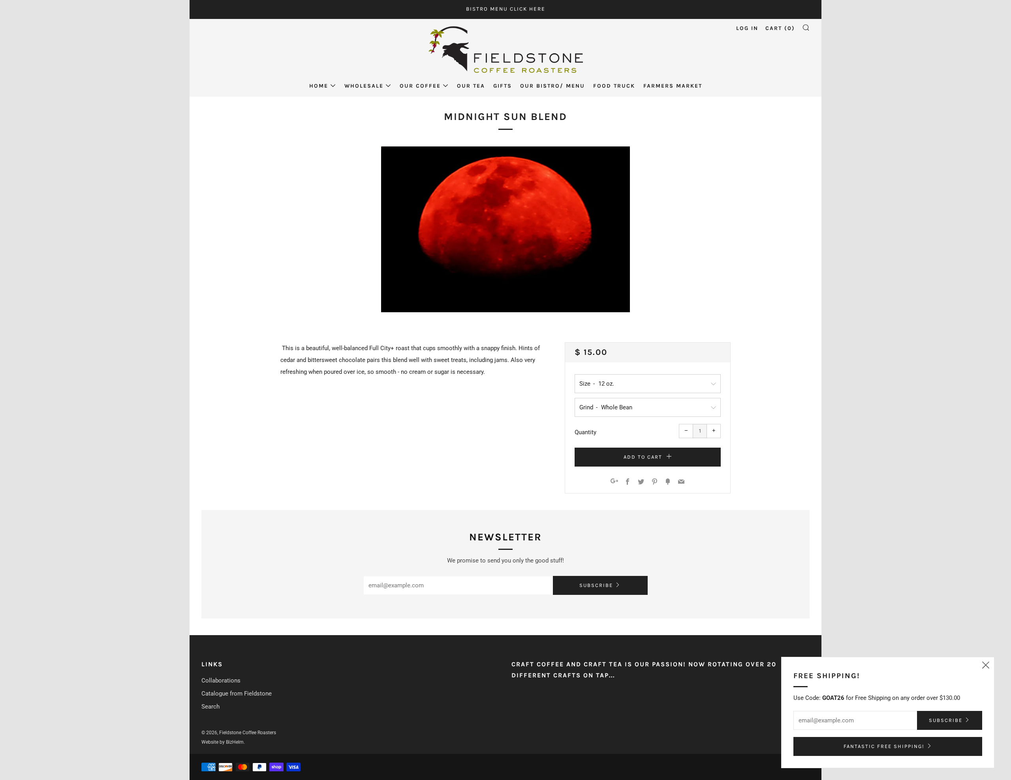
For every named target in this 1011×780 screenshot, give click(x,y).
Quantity (585, 432)
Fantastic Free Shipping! (884, 746)
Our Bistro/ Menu (552, 85)
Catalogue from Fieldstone (236, 693)
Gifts (502, 85)
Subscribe (596, 585)
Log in (747, 28)
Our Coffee (420, 85)
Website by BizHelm (222, 742)
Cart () (780, 28)
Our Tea (471, 85)
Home (318, 85)
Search (210, 706)
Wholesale (363, 85)
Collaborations (221, 680)
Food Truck (614, 85)
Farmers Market (672, 85)
